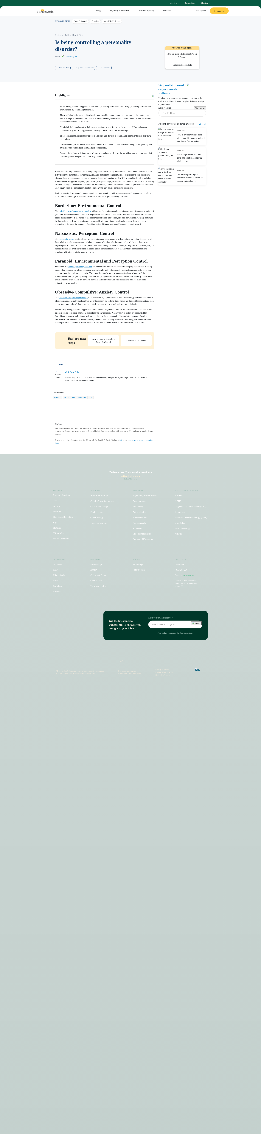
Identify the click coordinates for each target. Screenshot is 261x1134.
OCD (90, 397)
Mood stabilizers (140, 517)
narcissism (82, 397)
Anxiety (178, 495)
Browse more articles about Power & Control (182, 55)
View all (202, 124)
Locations (167, 11)
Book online (219, 11)
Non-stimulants (139, 523)
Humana (57, 528)
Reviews (57, 591)
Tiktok (120, 661)
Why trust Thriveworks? (85, 68)
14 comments (105, 68)
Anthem (56, 506)
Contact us (179, 564)
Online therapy (96, 517)
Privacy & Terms (162, 670)
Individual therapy (99, 495)
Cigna (55, 522)
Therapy (98, 11)
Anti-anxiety (138, 506)
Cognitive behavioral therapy (190, 506)
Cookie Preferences (162, 675)
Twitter (144, 661)
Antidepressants (139, 501)
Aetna (55, 500)
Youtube (132, 661)
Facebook (126, 661)
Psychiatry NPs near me (143, 539)
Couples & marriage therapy (102, 501)
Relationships (96, 564)
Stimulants (137, 528)
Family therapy (96, 512)
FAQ (55, 570)
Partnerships (190, 3)
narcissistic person (66, 239)
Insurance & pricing (146, 11)
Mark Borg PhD (72, 57)
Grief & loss (180, 523)
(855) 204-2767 (181, 570)
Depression (180, 512)
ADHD (178, 501)
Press (55, 581)
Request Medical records (164, 672)
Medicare (57, 511)
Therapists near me (98, 523)
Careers (185, 575)
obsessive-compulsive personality (73, 297)
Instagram (115, 661)
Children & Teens (98, 575)
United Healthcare (61, 539)
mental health (69, 397)
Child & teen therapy (99, 506)
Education (204, 3)
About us (173, 3)
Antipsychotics (139, 512)
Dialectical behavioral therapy (191, 517)
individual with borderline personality (75, 211)
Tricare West (58, 533)
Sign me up (200, 108)
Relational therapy (183, 528)
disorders (57, 397)
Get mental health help (136, 340)
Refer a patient (200, 11)
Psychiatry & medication (119, 11)
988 (120, 440)
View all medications (142, 534)
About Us (57, 564)
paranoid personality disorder (79, 266)
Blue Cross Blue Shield (63, 517)
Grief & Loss (96, 581)
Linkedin (138, 661)
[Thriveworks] (45, 11)
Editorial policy (59, 575)
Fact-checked (64, 68)
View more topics (97, 586)
